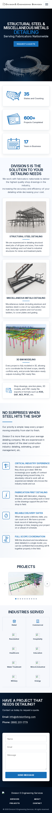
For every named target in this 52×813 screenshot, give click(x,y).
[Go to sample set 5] (24, 598)
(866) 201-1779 (19, 722)
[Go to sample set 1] (15, 598)
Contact (37, 803)
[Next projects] (47, 583)
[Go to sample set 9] (34, 598)
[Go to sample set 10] (36, 598)
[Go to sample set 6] (27, 598)
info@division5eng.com (23, 716)
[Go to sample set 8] (31, 598)
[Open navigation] (47, 4)
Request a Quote (26, 44)
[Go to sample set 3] (20, 598)
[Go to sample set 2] (18, 598)
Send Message (26, 775)
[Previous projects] (4, 583)
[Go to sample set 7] (29, 598)
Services (14, 799)
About (37, 799)
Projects (15, 803)
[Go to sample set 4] (22, 598)
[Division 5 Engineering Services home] (22, 4)
